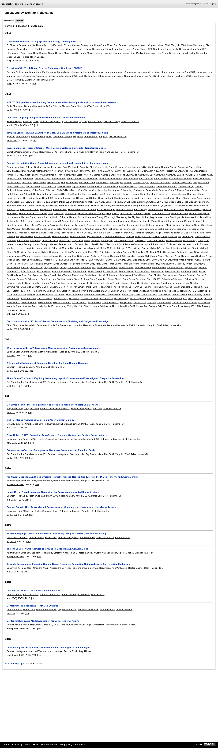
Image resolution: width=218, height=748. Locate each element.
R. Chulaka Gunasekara (19, 45)
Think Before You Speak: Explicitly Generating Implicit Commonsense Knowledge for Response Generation (65, 378)
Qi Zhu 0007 (38, 49)
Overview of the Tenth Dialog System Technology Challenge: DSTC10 (44, 68)
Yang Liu (11, 76)
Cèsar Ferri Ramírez (166, 186)
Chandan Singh (186, 186)
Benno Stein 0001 (16, 186)
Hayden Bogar (28, 217)
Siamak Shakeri (49, 287)
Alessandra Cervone (17, 537)
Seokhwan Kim (39, 45)
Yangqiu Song (14, 306)
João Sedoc (198, 76)
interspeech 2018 (15, 628)
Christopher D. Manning (120, 190)
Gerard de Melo (193, 209)
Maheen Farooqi (23, 244)
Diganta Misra (51, 202)
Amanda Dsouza (198, 170)
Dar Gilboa (77, 198)
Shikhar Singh (97, 283)
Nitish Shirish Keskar (31, 259)
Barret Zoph (102, 182)
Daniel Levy (163, 194)
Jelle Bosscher (88, 225)
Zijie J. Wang (203, 306)
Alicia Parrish (140, 170)
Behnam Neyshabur (182, 182)
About (6, 744)
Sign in (205, 4)
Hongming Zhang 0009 (97, 217)
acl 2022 (11, 355)
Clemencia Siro (192, 190)
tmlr (8, 314)
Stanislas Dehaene (190, 287)
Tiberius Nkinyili (149, 294)
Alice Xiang (127, 170)
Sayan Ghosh (114, 279)
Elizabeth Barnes (15, 205)
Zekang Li (146, 72)
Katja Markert (162, 232)
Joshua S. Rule (38, 232)
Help (35, 744)
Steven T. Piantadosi (89, 290)
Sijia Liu (57, 106)
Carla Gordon (40, 53)
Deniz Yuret (196, 198)
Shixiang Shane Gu (130, 283)
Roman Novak (110, 271)
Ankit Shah (154, 76)
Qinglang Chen (61, 552)
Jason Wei (37, 225)
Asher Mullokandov (181, 178)
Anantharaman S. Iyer (51, 174)
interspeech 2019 (15, 556)
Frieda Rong (140, 209)
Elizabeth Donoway (34, 205)
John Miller (41, 229)
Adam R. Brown (116, 167)
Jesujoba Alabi (163, 225)
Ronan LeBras (142, 271)
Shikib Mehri (13, 53)
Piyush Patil (191, 263)
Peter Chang (115, 263)
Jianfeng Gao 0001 (197, 49)
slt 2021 (11, 412)
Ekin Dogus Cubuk (166, 202)
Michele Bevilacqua (50, 252)
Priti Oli (24, 267)
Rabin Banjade (87, 267)
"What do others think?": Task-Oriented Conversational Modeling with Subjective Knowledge (58, 321)
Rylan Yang (78, 275)
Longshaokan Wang (69, 480)
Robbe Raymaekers (62, 271)
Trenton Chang (28, 298)
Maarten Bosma (174, 240)
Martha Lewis (184, 244)
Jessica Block (70, 651)
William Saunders (62, 302)
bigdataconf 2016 (15, 655)
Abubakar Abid (87, 167)
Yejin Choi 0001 (46, 306)
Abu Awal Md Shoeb (68, 167)
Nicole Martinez (166, 256)
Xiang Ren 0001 (110, 302)
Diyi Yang (99, 202)
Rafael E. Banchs (23, 79)
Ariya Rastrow (129, 624)
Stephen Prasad (70, 290)
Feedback (80, 744)
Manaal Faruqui (41, 244)
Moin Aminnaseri (179, 252)
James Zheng (92, 221)
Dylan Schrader (128, 202)
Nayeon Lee (70, 256)
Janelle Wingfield (151, 221)
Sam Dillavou (140, 275)
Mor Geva (194, 252)
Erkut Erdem (117, 205)
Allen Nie (152, 170)
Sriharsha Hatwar (171, 287)
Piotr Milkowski (176, 263)
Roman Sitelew (126, 271)
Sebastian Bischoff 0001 (148, 279)
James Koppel (77, 221)
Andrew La (159, 174)
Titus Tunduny (195, 294)
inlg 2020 (11, 499)
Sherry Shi (84, 283)
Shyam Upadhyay (191, 283)
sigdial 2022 (13, 371)
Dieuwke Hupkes (34, 202)
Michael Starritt (191, 248)
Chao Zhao (12, 325)
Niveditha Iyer (49, 259)
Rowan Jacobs (172, 271)
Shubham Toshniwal (171, 283)
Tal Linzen (185, 290)
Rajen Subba (36, 57)
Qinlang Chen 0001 (69, 267)
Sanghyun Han (48, 279)
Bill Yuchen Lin (48, 186)
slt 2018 (11, 613)
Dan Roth (116, 194)
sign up (19, 663)
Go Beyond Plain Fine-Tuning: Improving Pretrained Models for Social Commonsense (53, 404)
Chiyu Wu (50, 190)
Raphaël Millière (175, 267)
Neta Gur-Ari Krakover (88, 256)
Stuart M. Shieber (110, 290)
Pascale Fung (21, 263)
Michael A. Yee (124, 248)
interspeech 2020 (15, 484)
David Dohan (90, 198)
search (39, 4)
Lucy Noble (77, 240)
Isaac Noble (142, 217)
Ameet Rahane (30, 174)
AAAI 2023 (12, 140)
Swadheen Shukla (162, 49)
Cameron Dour (110, 186)
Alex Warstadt (68, 170)
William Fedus (45, 302)
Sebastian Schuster (194, 279)
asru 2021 (12, 442)
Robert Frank (79, 271)
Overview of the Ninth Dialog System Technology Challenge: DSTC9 (44, 41)
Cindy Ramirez (159, 190)
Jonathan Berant (93, 229)
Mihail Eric (112, 45)
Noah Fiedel (80, 259)
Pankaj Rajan (88, 424)
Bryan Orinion (79, 186)
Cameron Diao (94, 186)
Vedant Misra (106, 298)
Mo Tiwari (151, 252)
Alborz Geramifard (171, 53)
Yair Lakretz (204, 302)
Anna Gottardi (58, 178)
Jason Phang (23, 225)
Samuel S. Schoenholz (28, 279)
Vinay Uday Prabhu (193, 298)
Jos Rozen (123, 229)
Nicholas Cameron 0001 (113, 256)
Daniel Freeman (131, 194)
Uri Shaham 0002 (89, 298)
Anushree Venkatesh (88, 609)
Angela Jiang (205, 174)
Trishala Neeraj (45, 298)
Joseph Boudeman (164, 229)
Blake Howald (64, 186)
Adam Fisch (101, 167)
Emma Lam (84, 205)
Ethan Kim (187, 205)
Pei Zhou (11, 382)
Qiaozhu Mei (36, 267)
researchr (7, 4)
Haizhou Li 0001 (183, 76)
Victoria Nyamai (138, 298)
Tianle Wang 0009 (131, 294)
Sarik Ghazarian (15, 106)
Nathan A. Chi (55, 256)
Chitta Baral (38, 190)
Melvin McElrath (108, 248)
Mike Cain (99, 252)
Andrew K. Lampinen (176, 174)
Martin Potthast (200, 244)
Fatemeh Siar (60, 209)
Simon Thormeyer (68, 287)
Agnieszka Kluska (186, 167)
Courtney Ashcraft (23, 194)
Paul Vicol (49, 263)
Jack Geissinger (172, 217)
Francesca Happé (106, 209)
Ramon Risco (159, 267)
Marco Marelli (91, 244)
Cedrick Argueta (147, 186)
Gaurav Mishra (155, 209)
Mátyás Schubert (52, 248)
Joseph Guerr (182, 229)
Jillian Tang (206, 225)
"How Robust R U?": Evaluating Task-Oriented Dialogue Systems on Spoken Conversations (57, 435)
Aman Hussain (165, 170)
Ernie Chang (131, 205)
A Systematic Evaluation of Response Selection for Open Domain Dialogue (47, 363)
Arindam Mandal (124, 609)
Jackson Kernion (190, 217)
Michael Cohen (141, 248)
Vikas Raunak (154, 298)
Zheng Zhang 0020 (142, 49)
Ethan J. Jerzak (173, 205)
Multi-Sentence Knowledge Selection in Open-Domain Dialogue (41, 420)
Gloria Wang (71, 213)
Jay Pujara (91, 382)
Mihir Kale (88, 252)
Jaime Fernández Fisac (39, 221)
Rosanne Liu (157, 271)
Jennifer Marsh (104, 225)
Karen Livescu (84, 232)
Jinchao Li (25, 49)
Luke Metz (140, 240)
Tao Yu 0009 (19, 294)
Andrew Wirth (90, 136)
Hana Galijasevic (141, 213)
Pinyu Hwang (161, 263)
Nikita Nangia (181, 256)
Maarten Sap (189, 240)
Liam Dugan (174, 236)
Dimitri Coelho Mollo (83, 202)
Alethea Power (43, 170)
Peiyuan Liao (87, 263)
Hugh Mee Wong (118, 217)
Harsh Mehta (13, 217)
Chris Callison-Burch (66, 190)
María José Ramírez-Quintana (128, 244)
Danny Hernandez (25, 198)
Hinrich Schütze (60, 217)
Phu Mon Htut (147, 263)
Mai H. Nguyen (55, 651)
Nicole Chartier (25, 424)
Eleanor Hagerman (198, 202)
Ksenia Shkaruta (60, 236)
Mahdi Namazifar (137, 325)
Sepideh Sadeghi (15, 283)
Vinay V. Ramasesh (172, 298)
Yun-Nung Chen (98, 45)
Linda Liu (47, 624)
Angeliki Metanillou (67, 609)
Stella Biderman (37, 290)
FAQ (70, 744)
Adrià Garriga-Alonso (166, 167)
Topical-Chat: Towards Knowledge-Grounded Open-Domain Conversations (47, 548)
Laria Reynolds (133, 236)
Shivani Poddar (21, 57)
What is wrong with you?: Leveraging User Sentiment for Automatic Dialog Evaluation (53, 348)
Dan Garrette (74, 194)
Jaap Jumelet (156, 217)
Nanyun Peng (69, 106)
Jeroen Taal (133, 225)
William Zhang (79, 302)
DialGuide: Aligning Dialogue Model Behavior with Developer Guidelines (46, 117)
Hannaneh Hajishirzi (199, 213)
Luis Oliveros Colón (123, 240)
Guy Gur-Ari (126, 213)
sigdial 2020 (13, 515)
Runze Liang (111, 49)
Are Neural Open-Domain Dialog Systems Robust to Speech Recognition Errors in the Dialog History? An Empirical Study (72, 477)
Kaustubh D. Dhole (180, 232)
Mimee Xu (110, 252)
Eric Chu (95, 205)
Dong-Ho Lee (112, 202)
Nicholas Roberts (135, 256)
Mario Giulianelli (168, 244)
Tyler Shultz (73, 298)
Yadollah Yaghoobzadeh (184, 302)
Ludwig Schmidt (92, 240)
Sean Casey (129, 279)
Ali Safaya (105, 170)
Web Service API (49, 744)
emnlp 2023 (13, 125)
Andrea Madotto (92, 174)
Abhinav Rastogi (80, 45)
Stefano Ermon (20, 290)
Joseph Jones (197, 229)
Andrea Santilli (108, 174)
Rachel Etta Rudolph (107, 267)
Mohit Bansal (163, 252)
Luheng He (107, 240)
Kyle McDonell (94, 236)
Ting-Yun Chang (15, 408)
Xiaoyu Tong (126, 302)
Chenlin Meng (24, 190)
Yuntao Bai (141, 306)
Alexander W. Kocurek (87, 170)
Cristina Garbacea (42, 194)
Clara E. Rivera (176, 190)
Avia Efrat (27, 182)
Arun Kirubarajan (162, 178)
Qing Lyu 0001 (51, 267)
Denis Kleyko (182, 198)
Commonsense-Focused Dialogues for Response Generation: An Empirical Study (51, 450)
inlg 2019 (11, 541)
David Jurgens (121, 198)
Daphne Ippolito (63, 198)
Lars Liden (65, 49)
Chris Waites (84, 190)
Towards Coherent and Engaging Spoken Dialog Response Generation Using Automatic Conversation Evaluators (68, 564)
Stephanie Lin (53, 290)
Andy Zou (193, 174)
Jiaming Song (192, 225)
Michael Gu (155, 248)
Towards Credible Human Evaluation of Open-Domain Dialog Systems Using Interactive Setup (58, 132)
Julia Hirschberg (111, 121)
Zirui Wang (12, 310)
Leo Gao (146, 236)
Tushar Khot (60, 298)
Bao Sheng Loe (87, 182)
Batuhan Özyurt (141, 182)
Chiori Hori (142, 76)
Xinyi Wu (151, 302)
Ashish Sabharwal (201, 178)
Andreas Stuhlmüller (127, 174)
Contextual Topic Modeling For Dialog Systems (32, 605)
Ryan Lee (37, 275)
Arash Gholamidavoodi (110, 178)
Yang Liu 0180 (31, 408)
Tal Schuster (197, 290)
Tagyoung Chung (80, 568)
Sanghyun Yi (13, 568)
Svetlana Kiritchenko (150, 290)
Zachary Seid (155, 306)
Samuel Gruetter (187, 275)
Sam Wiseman (170, 275)
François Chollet (124, 209)
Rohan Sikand (95, 271)
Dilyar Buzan (65, 202)
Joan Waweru (13, 229)
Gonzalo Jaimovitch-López (91, 213)
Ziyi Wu (22, 310)
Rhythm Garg (191, 267)
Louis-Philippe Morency (29, 240)
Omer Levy (151, 259)
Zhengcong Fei (132, 72)
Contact (16, 744)
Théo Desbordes (74, 294)
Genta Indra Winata (174, 209)
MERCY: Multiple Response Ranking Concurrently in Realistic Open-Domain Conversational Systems (62, 102)
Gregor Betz (112, 213)
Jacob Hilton (206, 217)
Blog (62, 744)
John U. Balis (54, 229)
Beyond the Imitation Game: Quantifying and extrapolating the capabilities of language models (58, 163)
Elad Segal (182, 202)
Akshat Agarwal (27, 170)
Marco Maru (105, 244)
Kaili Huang (77, 49)
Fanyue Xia (46, 209)
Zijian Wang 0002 (187, 306)
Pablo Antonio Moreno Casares (188, 259)
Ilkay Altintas (85, 651)
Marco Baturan (75, 244)
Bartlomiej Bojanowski (120, 182)
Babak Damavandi (107, 76)
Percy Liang (101, 263)
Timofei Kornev (179, 294)
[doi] (37, 60)
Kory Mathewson (24, 236)
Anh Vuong (28, 178)
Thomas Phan (113, 294)
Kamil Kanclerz (67, 232)
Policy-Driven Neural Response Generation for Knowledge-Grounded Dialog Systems (53, 492)
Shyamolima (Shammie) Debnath (23, 287)
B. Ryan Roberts (69, 182)
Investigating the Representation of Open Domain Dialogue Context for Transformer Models (57, 148)
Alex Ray (56, 170)
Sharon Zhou (48, 283)
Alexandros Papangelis (35, 76)
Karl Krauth (98, 232)
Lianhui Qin (187, 236)
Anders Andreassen (73, 174)
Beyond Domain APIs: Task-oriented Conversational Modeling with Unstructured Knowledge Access (61, 507)
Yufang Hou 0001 (126, 306)
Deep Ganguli (154, 198)
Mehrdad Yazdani (37, 651)
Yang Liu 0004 (178, 45)
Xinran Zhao (139, 302)
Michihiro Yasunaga (71, 252)
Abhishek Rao (50, 167)
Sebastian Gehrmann (172, 279)
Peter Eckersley (130, 263)
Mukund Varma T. (23, 256)
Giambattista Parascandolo (33, 213)
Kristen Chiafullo (42, 236)
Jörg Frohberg (110, 229)
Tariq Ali (31, 294)
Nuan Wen (92, 259)
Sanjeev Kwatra (65, 279)
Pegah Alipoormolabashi (67, 263)
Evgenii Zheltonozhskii (27, 209)
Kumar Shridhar (78, 236)
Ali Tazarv (116, 170)
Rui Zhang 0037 (189, 271)
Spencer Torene (153, 287)
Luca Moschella (50, 240)
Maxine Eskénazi (95, 53)
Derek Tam (18, 202)
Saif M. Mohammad (108, 275)
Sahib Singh (91, 275)
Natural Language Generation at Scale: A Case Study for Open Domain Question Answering (56, 533)
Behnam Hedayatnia (129, 45)
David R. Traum (78, 53)
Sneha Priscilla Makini (116, 287)
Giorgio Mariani (55, 213)
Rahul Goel (50, 537)
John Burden (28, 229)
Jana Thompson (133, 221)
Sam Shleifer (155, 275)
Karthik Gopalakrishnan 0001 (155, 45)
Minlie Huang (179, 49)
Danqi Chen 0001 (44, 198)
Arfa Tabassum (130, 178)
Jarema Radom (184, 221)
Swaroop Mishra (170, 290)
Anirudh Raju (13, 624)
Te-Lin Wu (59, 294)
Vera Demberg (121, 298)
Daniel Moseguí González (184, 194)
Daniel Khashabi (148, 194)
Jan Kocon (118, 221)
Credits (26, 744)
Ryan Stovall (50, 275)
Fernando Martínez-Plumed (82, 209)
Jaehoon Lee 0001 (16, 221)
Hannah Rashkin (179, 213)
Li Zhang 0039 (159, 236)
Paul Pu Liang (36, 263)
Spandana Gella (70, 121)
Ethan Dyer (158, 205)
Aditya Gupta (147, 167)
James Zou (106, 221)
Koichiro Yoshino (15, 72)
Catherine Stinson (128, 186)
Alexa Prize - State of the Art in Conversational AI (33, 590)
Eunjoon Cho (128, 53)
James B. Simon (60, 221)
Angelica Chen (14, 178)
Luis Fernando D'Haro (60, 45)
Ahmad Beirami (113, 53)
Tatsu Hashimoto (44, 294)
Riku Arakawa (43, 271)
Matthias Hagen (34, 248)
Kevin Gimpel (197, 232)
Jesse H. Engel (147, 225)
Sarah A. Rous (81, 279)
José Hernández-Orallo (142, 229)
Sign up (213, 4)
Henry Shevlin (44, 217)
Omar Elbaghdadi (135, 259)
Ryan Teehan (64, 275)
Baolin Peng (125, 49)
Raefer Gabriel (126, 267)
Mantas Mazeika (58, 244)
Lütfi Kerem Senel (156, 240)
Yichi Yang (61, 306)
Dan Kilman (104, 194)
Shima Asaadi (112, 283)
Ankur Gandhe (60, 624)
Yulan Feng (26, 53)
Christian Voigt (99, 190)
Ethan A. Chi (145, 205)
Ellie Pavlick (51, 205)
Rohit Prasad (97, 594)
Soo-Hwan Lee (136, 287)
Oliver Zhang (106, 259)
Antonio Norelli (74, 178)
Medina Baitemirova (72, 248)
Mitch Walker (138, 252)
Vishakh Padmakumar (18, 152)
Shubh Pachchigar (150, 283)
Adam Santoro (132, 167)
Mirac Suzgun (124, 252)
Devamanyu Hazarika (71, 325)
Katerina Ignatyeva (145, 232)
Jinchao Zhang (159, 72)
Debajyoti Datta (137, 198)
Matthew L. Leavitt (16, 248)
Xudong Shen (164, 302)
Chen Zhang (167, 76)
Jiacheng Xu (178, 225)
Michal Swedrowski (30, 252)
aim (8, 598)
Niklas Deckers (197, 256)
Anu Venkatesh (90, 178)
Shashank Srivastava (66, 283)
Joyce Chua (53, 232)
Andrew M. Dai (145, 174)
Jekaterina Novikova (70, 225)
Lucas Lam (64, 240)
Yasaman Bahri (29, 306)
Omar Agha (119, 259)
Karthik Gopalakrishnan (68, 424)
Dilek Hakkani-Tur (87, 76)
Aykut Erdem (39, 182)
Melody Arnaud (91, 248)
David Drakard (105, 198)
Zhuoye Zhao (170, 306)
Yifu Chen (84, 306)
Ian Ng (131, 217)
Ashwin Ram (83, 594)
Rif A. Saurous (28, 271)
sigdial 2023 (13, 110)
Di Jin (19, 76)
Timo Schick (164, 294)
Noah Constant (65, 259)
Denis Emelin (168, 198)
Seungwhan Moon (114, 72)
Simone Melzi (84, 287)
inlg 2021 (11, 427)
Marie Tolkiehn (151, 244)
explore (19, 4)
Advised (19, 20)
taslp (9, 60)
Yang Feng (174, 72)
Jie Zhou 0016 (188, 72)
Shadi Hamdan (32, 283)
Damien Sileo (59, 194)
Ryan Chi (26, 275)
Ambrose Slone (14, 174)
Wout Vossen (94, 302)
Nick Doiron (151, 256)
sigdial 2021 (13, 458)
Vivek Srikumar (28, 302)
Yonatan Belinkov (99, 306)
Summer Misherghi (129, 290)
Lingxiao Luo (52, 49)
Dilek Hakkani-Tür (112, 408)
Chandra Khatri (36, 537)
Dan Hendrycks (90, 194)
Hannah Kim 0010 (161, 213)
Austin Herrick (14, 182)
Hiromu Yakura (76, 217)
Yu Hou (112, 306)
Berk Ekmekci (33, 186)
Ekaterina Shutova (146, 202)
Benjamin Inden (201, 182)
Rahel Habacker (143, 267)
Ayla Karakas (53, 182)
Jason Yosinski (50, 225)
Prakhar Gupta (14, 121)
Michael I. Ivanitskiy (172, 248)
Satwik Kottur (188, 53)
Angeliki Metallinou (95, 624)
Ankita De (156, 53)
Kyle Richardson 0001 (113, 236)
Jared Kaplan (168, 221)
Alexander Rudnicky (43, 79)
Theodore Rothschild (94, 294)
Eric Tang (105, 205)
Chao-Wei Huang (195, 45)
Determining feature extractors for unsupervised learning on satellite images (48, 647)
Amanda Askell (181, 170)
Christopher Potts (142, 190)
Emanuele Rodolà (68, 205)
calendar (30, 4)
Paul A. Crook (143, 53)
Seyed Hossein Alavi (58, 53)
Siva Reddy (98, 287)
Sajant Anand (126, 275)
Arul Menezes (146, 178)
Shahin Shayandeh (94, 49)
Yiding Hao (72, 306)
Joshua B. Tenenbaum (18, 232)
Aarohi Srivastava (15, 167)
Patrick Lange (95, 121)
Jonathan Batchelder (73, 229)
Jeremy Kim (119, 225)
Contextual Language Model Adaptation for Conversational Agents (43, 621)
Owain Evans (164, 259)
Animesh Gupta (42, 178)
